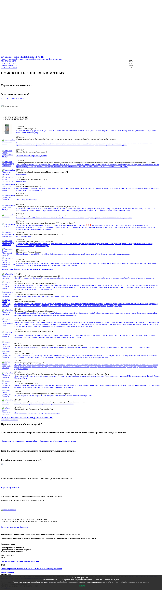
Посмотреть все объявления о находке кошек (58, 441)
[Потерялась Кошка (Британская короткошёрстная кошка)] (8, 266)
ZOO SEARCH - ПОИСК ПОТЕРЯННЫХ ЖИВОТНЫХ (22, 57)
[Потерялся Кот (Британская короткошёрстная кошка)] (8, 190)
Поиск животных (55, 59)
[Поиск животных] (8, 510)
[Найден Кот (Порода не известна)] (7, 296)
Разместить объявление (9, 420)
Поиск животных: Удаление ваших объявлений (20, 561)
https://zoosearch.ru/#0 (24, 236)
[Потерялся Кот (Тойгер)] (8, 226)
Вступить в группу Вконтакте (12, 98)
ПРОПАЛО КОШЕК (9, 65)
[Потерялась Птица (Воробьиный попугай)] (8, 255)
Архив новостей (7, 572)
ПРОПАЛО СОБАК (8, 61)
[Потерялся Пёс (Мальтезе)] (8, 217)
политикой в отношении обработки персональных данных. (125, 582)
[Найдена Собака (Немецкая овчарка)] (7, 348)
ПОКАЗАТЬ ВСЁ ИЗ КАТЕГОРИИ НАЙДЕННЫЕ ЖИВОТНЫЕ (27, 418)
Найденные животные (40, 59)
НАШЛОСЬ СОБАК (9, 63)
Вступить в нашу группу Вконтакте (14, 527)
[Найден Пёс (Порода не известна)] (7, 278)
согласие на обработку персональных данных (67, 582)
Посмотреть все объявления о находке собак (19, 441)
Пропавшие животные (23, 59)
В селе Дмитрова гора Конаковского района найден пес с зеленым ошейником (44, 404)
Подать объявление (8, 59)
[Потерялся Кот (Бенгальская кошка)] (8, 144)
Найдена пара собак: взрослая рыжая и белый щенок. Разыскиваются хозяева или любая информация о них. (55, 395)
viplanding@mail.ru (10, 487)
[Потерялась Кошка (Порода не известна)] (8, 166)
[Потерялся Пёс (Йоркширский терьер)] (8, 209)
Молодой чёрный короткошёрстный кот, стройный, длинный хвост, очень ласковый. (46, 296)
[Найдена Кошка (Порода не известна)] (7, 306)
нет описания (21, 174)
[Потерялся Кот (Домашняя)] (7, 134)
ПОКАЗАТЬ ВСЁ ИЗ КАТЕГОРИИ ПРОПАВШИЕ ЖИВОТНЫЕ (27, 269)
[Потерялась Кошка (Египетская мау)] (8, 181)
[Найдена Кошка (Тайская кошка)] (7, 288)
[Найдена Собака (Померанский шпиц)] (7, 325)
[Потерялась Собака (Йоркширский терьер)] (8, 157)
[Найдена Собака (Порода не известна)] (7, 357)
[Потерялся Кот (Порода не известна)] (8, 174)
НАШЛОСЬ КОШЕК (9, 68)
